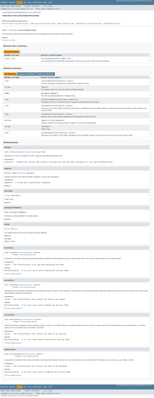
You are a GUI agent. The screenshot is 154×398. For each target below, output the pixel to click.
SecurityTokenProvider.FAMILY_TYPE (56, 58)
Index (45, 2)
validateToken (47, 133)
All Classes (48, 6)
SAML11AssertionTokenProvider (42, 23)
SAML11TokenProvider (65, 23)
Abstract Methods (46, 74)
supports (44, 120)
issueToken (45, 106)
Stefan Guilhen (8, 40)
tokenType (45, 126)
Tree (29, 2)
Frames (27, 6)
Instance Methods (27, 74)
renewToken (45, 114)
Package (12, 2)
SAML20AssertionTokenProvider (88, 23)
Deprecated (37, 2)
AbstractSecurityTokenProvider (15, 23)
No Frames (36, 6)
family (44, 87)
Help (50, 2)
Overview (4, 2)
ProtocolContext (59, 81)
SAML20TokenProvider (111, 23)
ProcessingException (27, 255)
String (7, 87)
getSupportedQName (48, 93)
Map (52, 99)
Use (25, 2)
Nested (11, 9)
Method (30, 9)
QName (7, 93)
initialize (45, 99)
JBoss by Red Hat (19, 395)
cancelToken (46, 81)
